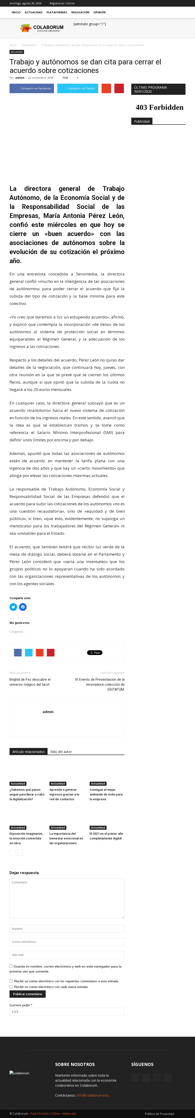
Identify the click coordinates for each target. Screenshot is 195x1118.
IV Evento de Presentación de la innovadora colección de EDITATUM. (100, 684)
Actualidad (33, 12)
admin (19, 77)
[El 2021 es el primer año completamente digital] (107, 818)
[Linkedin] (174, 3)
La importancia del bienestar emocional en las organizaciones (66, 838)
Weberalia (69, 1114)
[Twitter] (181, 3)
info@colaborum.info (93, 1095)
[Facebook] (158, 3)
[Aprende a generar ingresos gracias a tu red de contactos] (66, 773)
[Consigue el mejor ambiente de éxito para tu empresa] (107, 773)
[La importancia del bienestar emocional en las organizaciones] (66, 818)
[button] (179, 12)
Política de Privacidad (159, 1114)
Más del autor (61, 751)
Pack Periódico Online (45, 1114)
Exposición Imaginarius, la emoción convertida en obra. (26, 838)
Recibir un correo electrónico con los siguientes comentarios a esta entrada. (66, 981)
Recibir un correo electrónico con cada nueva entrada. (51, 987)
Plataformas (57, 12)
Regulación (80, 12)
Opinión (99, 12)
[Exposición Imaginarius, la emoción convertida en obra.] (27, 818)
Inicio (16, 12)
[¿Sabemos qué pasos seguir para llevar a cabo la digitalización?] (27, 773)
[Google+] (166, 3)
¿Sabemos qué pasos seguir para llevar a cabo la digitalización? (27, 794)
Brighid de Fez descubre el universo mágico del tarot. (30, 682)
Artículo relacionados (28, 751)
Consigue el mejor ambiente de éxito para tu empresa (106, 794)
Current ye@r (21, 1005)
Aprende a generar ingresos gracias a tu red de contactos (64, 794)
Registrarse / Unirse (62, 3)
